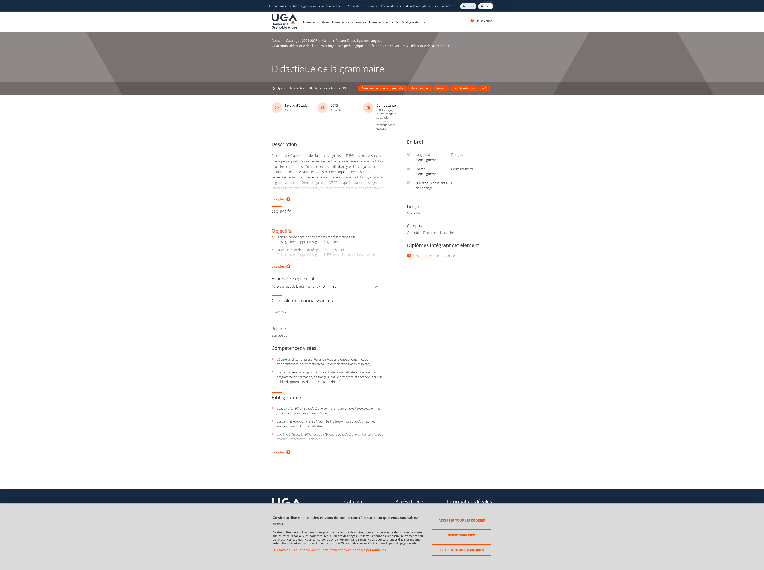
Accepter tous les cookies (462, 520)
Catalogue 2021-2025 (301, 40)
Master (326, 40)
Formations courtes (382, 22)
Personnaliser (461, 535)
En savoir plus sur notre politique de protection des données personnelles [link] (330, 550)
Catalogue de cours (414, 22)
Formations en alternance (349, 22)
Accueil (277, 40)
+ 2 (484, 88)
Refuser (485, 6)
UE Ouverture (395, 46)
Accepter (468, 6)
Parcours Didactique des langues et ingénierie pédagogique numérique (327, 46)
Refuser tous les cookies (461, 550)
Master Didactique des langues (359, 40)
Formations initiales (316, 22)
